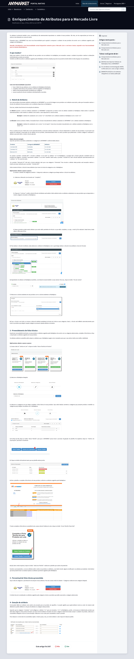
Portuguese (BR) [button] (119, 3)
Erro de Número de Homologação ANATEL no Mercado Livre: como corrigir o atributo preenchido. (112, 68)
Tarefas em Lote (31, 9)
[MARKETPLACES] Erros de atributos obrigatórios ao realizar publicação (111, 72)
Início (77, 3)
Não (58, 646)
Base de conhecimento (90, 3)
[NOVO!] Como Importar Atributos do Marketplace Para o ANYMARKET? (111, 63)
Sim (68, 646)
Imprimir (104, 36)
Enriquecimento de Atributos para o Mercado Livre (111, 49)
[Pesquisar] (123, 9)
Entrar (102, 3)
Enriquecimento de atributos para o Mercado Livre (111, 44)
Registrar (109, 3)
